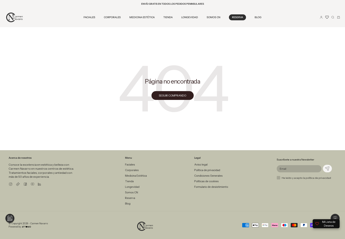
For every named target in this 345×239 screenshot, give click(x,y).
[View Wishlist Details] (327, 17)
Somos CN (213, 17)
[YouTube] (32, 184)
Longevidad (189, 17)
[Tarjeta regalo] (335, 218)
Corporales (112, 17)
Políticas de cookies (206, 181)
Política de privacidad (207, 170)
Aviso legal (201, 164)
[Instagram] (11, 184)
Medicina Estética (142, 17)
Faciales (89, 17)
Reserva (237, 17)
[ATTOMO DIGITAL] (26, 227)
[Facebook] (25, 184)
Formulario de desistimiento (211, 187)
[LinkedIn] (39, 184)
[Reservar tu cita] (9, 218)
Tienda (168, 17)
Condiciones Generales (208, 175)
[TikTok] (18, 184)
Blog (258, 17)
